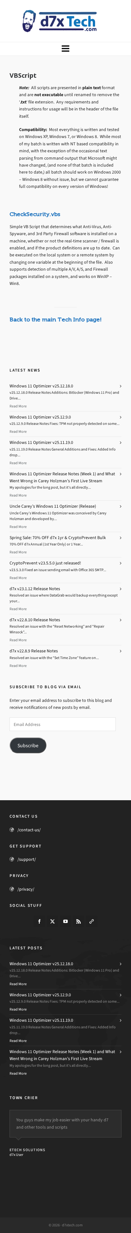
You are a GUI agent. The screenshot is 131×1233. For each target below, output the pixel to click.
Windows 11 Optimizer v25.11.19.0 (41, 442)
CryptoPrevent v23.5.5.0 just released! (45, 563)
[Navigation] (65, 49)
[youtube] (65, 921)
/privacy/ (25, 889)
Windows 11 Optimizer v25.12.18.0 (41, 386)
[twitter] (52, 921)
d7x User (16, 1154)
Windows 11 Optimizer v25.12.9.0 (40, 417)
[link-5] (91, 921)
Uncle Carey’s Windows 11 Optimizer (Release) (53, 506)
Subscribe (27, 745)
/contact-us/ (29, 830)
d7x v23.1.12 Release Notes (35, 589)
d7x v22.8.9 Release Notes (34, 651)
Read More (18, 406)
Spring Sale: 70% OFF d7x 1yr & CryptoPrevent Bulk (58, 538)
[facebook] (39, 921)
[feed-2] (78, 921)
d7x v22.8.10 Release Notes (35, 620)
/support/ (26, 859)
